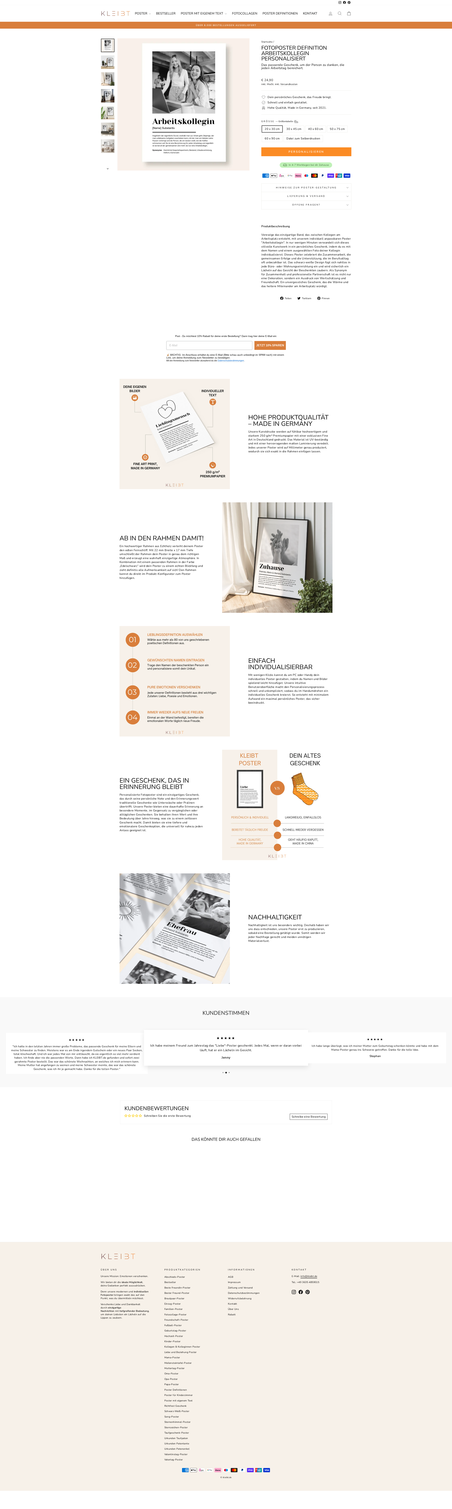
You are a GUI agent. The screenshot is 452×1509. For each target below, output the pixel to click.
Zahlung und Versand (240, 1287)
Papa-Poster (171, 1384)
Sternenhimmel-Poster (177, 1422)
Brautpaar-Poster (174, 1298)
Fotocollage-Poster (175, 1314)
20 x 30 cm (272, 129)
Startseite (266, 41)
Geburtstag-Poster (175, 1330)
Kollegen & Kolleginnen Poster (182, 1346)
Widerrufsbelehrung (239, 1298)
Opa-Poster (171, 1379)
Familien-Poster (173, 1309)
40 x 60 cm (315, 129)
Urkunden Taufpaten (176, 1438)
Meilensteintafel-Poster (178, 1363)
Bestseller (166, 13)
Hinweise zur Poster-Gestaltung (306, 187)
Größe (277, 121)
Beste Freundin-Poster (177, 1287)
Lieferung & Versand (306, 196)
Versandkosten (289, 84)
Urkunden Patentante (176, 1443)
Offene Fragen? (306, 204)
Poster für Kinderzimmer (178, 1395)
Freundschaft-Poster (176, 1320)
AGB (230, 1277)
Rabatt (232, 1314)
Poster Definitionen (280, 13)
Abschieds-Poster (174, 1277)
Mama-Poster (172, 1357)
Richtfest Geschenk (175, 1406)
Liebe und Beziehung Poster (180, 1352)
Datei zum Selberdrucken (303, 138)
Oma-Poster (171, 1373)
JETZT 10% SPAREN (270, 345)
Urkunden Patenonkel (177, 1449)
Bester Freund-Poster (176, 1293)
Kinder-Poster (172, 1341)
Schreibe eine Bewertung (309, 1117)
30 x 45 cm (293, 129)
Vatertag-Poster (173, 1459)
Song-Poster (171, 1416)
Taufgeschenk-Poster (176, 1432)
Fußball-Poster (173, 1325)
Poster (141, 13)
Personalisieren (306, 152)
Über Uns (233, 1309)
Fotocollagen (244, 13)
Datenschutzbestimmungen (231, 360)
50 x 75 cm (337, 129)
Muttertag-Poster (174, 1368)
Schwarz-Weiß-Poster (176, 1411)
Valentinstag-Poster (176, 1454)
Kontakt (310, 13)
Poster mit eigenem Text (202, 13)
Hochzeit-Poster (173, 1336)
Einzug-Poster (172, 1303)
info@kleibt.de (309, 1276)
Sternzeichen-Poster (176, 1427)
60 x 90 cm (272, 138)
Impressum (234, 1282)
